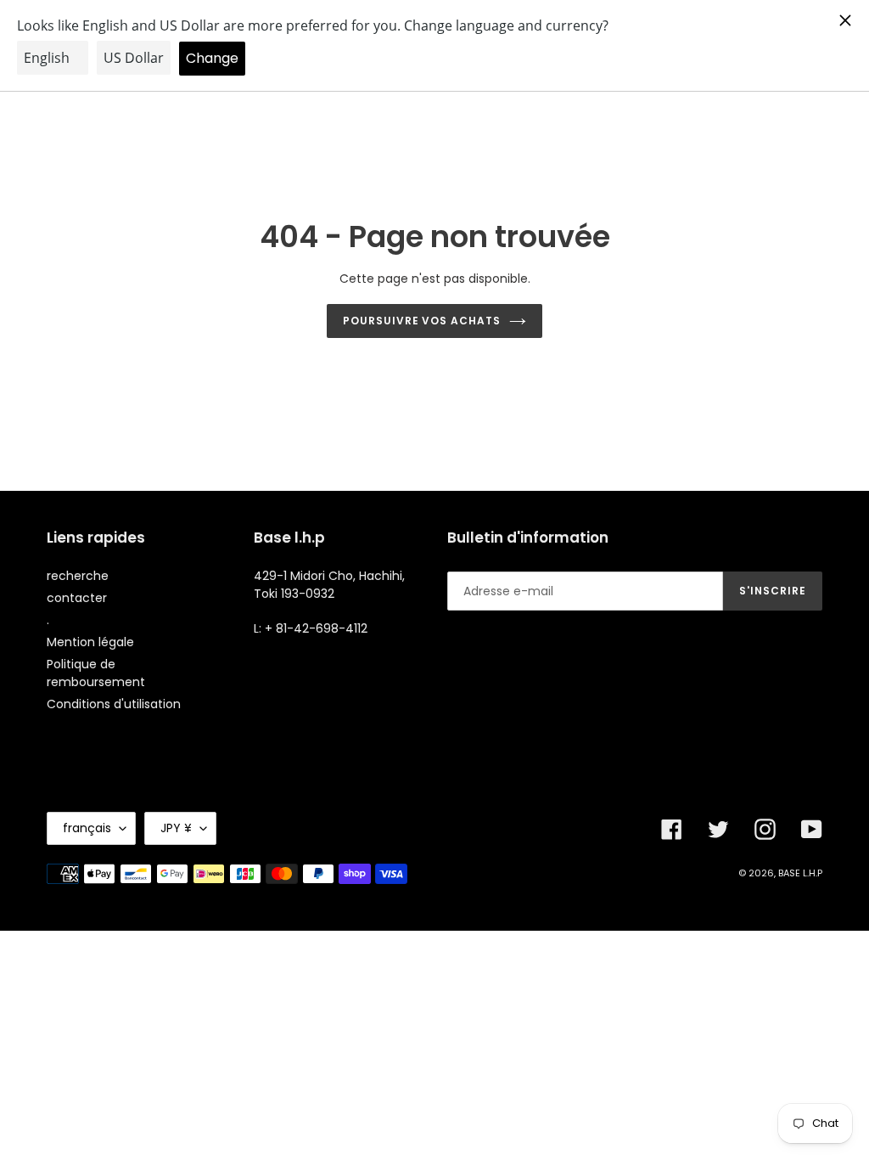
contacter (77, 597)
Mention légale (90, 641)
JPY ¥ (176, 827)
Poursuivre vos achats (422, 320)
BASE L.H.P (800, 873)
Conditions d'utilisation (114, 703)
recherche (78, 575)
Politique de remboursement (96, 673)
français (87, 827)
